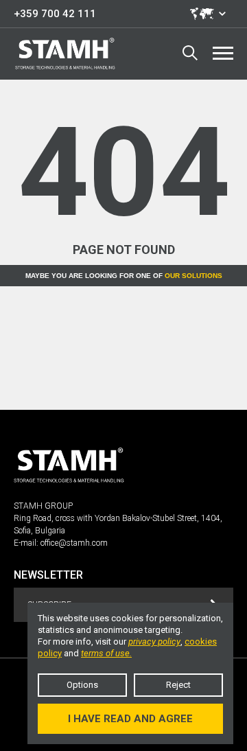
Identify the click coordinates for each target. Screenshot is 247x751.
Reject (178, 685)
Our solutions (193, 275)
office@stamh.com (74, 543)
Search (190, 53)
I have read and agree (130, 719)
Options (82, 685)
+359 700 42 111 (55, 14)
